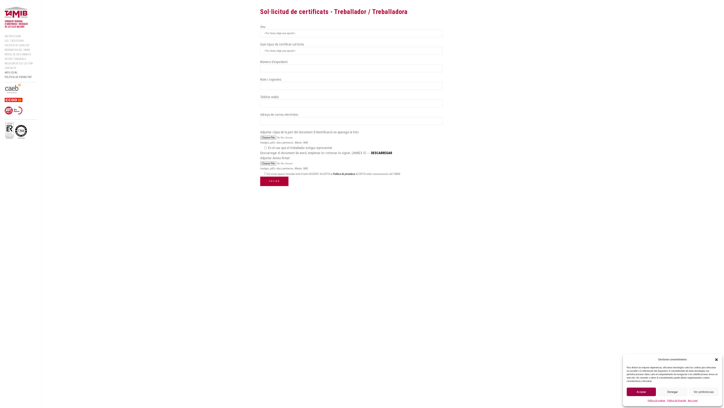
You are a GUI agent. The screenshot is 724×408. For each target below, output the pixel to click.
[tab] (479, 121)
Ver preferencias (704, 391)
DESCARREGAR (381, 153)
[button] (716, 360)
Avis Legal (693, 400)
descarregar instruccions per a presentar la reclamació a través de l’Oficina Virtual (484, 68)
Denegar (672, 391)
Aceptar (641, 391)
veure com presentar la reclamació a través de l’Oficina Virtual (486, 43)
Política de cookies (656, 400)
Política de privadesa (344, 174)
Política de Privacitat (676, 400)
